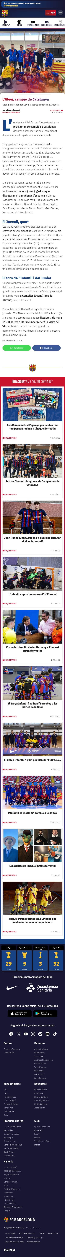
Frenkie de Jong (11, 1104)
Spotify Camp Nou (42, 1126)
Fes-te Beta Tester (11, 1148)
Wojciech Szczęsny (12, 1049)
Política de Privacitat (27, 1233)
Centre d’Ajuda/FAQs (13, 1145)
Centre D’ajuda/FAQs (34, 1237)
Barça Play (8, 1130)
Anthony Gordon (41, 1100)
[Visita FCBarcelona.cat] (4, 13)
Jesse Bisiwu (40, 1107)
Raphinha (38, 1093)
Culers (50, 13)
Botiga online (9, 1141)
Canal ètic (38, 1130)
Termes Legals (10, 1233)
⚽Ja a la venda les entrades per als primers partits (22, 4)
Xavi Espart (39, 1056)
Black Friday (9, 1152)
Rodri (6, 1115)
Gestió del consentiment (14, 1242)
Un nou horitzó (10, 1167)
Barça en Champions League (13, 1209)
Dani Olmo (8, 1107)
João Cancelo (40, 1078)
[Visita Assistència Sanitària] (41, 987)
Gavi (5, 1089)
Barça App (8, 1137)
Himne (37, 1137)
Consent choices (33, 1242)
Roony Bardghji (41, 1097)
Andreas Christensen (43, 1060)
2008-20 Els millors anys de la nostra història (12, 1174)
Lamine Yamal (40, 1089)
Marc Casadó (9, 1100)
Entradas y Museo (12, 1134)
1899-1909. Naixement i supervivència (10, 1200)
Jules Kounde (40, 1067)
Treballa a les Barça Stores (42, 1143)
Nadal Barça (9, 1155)
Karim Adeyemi (41, 1104)
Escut (36, 1134)
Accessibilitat (53, 1233)
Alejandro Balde (41, 1049)
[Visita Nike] (12, 987)
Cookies (42, 1233)
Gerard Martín (40, 1063)
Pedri (6, 1093)
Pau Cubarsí (39, 1052)
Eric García (38, 1070)
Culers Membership (12, 1126)
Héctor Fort (39, 1074)
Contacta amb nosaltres (14, 1237)
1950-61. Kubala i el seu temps (12, 1191)
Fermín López (10, 1097)
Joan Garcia (9, 1052)
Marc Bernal (9, 1111)
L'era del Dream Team (11, 1184)
